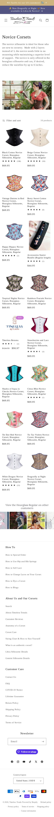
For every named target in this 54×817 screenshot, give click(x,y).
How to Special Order (16, 555)
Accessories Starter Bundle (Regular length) (39, 256)
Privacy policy (13, 806)
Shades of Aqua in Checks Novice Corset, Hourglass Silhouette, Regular (13, 393)
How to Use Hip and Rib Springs (21, 561)
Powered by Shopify (30, 802)
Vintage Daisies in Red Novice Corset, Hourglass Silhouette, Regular (13, 202)
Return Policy (12, 703)
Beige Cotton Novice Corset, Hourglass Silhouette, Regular (37, 155)
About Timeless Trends (16, 613)
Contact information (28, 811)
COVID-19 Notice (14, 690)
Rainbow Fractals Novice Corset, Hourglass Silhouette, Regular (39, 301)
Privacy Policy (12, 716)
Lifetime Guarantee (15, 696)
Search (9, 606)
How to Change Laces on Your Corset (23, 574)
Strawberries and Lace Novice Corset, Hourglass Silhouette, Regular (38, 344)
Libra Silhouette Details (17, 652)
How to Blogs (12, 587)
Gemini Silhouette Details (18, 658)
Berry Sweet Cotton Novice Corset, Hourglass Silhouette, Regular (37, 202)
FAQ (8, 683)
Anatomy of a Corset (15, 626)
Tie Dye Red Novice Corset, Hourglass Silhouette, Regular (12, 437)
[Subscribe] (43, 741)
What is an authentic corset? (19, 645)
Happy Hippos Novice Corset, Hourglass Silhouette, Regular (13, 249)
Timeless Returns (10, 340)
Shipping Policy (13, 709)
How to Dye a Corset (15, 581)
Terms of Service (13, 722)
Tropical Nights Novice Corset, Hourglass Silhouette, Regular (13, 301)
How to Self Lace (14, 568)
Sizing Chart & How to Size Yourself (23, 639)
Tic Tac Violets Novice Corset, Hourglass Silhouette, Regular (38, 437)
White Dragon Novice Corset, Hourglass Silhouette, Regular (12, 479)
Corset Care (11, 632)
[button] (6, 20)
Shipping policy (43, 806)
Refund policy (46, 802)
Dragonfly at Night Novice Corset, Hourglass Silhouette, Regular (37, 481)
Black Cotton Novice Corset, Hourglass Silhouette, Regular (12, 155)
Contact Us (11, 677)
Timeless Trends (15, 802)
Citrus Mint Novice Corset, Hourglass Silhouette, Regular (36, 391)
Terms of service (28, 806)
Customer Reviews (14, 619)
